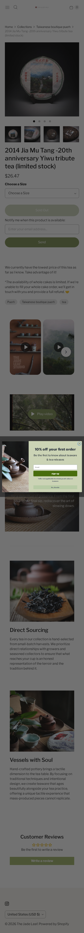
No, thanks (55, 487)
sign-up (55, 473)
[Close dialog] (79, 443)
